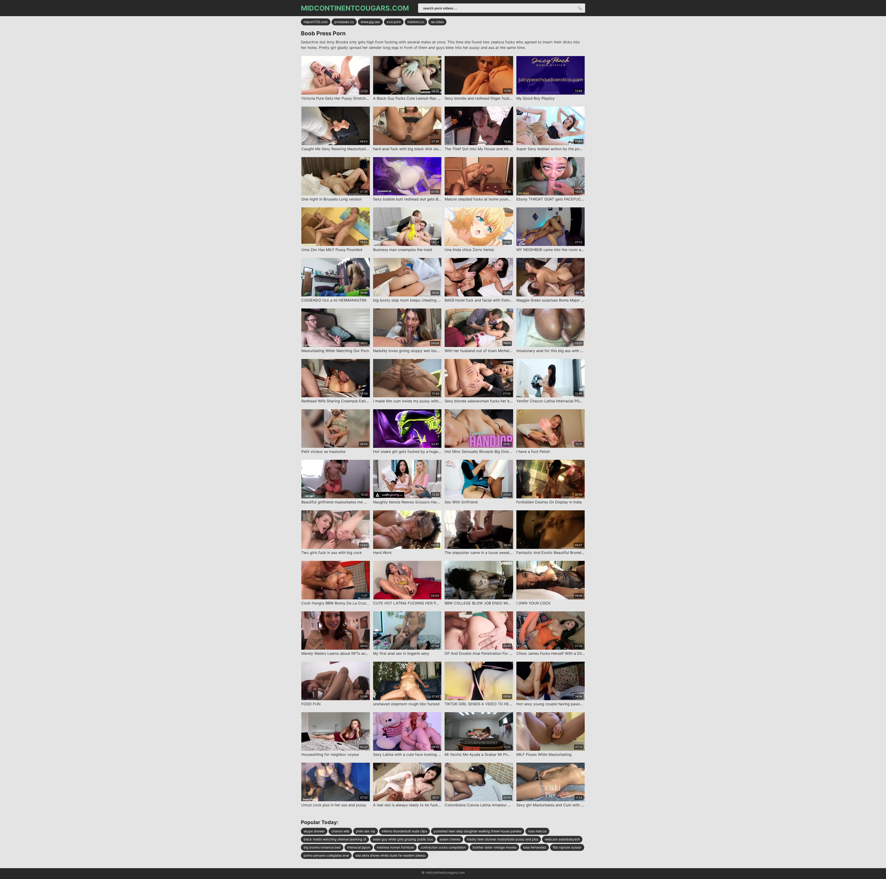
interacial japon (358, 847)
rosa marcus (537, 831)
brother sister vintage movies (494, 847)
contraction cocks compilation (443, 847)
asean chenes (450, 839)
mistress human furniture (395, 847)
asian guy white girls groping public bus (403, 839)
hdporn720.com (316, 22)
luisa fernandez (534, 847)
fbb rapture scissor (567, 847)
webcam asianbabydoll (562, 839)
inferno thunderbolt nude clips (404, 831)
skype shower (314, 831)
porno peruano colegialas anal (326, 855)
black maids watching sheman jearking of (335, 839)
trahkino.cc (415, 22)
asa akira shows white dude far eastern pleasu (390, 855)
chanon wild (340, 831)
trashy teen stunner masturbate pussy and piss (502, 839)
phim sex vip (365, 831)
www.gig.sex (370, 22)
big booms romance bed (322, 847)
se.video (437, 22)
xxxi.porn (394, 22)
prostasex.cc (344, 22)
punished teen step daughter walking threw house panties (477, 831)
